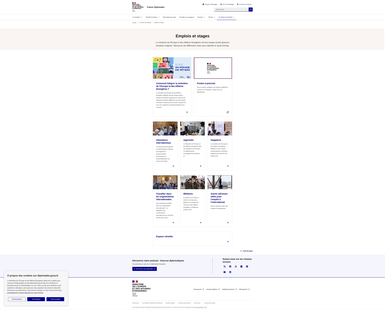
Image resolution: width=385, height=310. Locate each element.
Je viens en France (245, 4)
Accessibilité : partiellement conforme (152, 303)
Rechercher (251, 10)
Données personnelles (184, 303)
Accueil (134, 22)
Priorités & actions (151, 17)
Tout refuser (36, 299)
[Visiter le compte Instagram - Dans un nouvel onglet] (241, 266)
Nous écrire (197, 303)
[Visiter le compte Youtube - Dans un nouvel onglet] (225, 272)
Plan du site (135, 303)
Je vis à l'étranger (228, 4)
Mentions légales (170, 303)
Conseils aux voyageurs (186, 17)
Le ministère (136, 17)
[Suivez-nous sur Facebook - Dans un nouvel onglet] (230, 266)
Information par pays (169, 17)
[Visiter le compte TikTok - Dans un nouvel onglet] (247, 266)
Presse (211, 17)
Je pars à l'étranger (211, 4)
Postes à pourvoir (206, 83)
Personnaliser (17, 299)
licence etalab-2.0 (200, 307)
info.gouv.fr (198, 289)
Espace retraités (164, 236)
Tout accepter (55, 299)
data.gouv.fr (243, 289)
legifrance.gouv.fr (228, 289)
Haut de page (248, 251)
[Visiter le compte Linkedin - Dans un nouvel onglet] (230, 272)
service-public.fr (212, 289)
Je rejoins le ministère (225, 17)
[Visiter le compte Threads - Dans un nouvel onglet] (236, 266)
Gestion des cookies (209, 303)
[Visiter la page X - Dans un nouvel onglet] (225, 266)
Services (200, 17)
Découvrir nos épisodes (144, 269)
